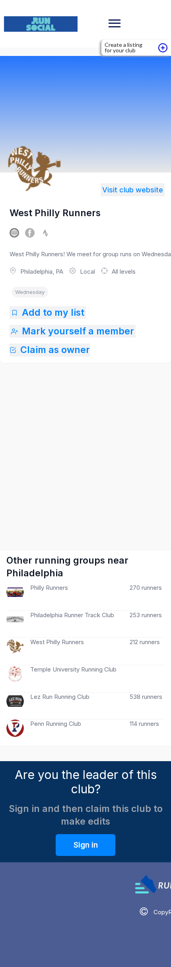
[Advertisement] (85, 449)
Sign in (86, 845)
